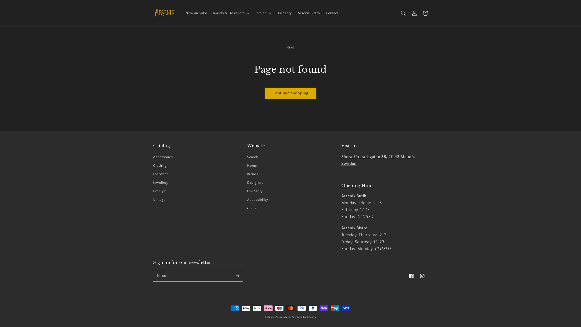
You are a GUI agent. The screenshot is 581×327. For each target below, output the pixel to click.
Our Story (255, 191)
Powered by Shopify (303, 317)
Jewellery (160, 183)
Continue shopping (290, 93)
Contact (253, 208)
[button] (230, 13)
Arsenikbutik (283, 317)
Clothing (160, 166)
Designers (255, 183)
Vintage (159, 200)
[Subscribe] (237, 275)
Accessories (163, 157)
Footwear (160, 174)
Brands (252, 174)
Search (252, 157)
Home (252, 166)
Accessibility (257, 200)
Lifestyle (160, 191)
